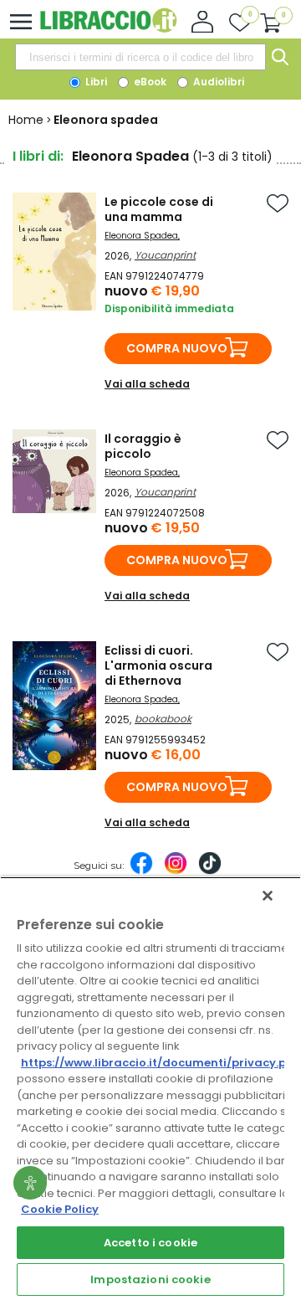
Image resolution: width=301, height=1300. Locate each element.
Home (25, 119)
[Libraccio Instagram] (175, 871)
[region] (150, 1088)
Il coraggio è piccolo (143, 446)
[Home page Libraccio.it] (108, 29)
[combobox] (140, 57)
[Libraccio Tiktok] (210, 871)
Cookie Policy (60, 1209)
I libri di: (38, 156)
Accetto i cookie (150, 1243)
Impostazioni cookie (150, 1279)
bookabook (163, 719)
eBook (148, 82)
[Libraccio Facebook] (141, 871)
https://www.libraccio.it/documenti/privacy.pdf (160, 1063)
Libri (95, 82)
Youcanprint (165, 255)
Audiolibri (217, 82)
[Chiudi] (268, 896)
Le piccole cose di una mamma (159, 209)
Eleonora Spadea (141, 235)
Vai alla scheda (147, 384)
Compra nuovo (176, 348)
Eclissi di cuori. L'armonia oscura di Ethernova (158, 665)
